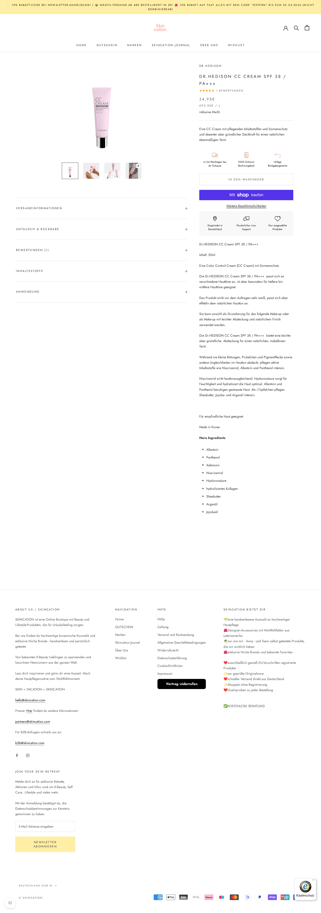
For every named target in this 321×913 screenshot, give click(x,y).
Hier (29, 710)
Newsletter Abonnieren (45, 844)
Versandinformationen (39, 208)
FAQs (161, 619)
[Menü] (313, 881)
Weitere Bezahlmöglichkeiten (246, 205)
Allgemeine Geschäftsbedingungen (181, 642)
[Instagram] (27, 755)
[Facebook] (17, 755)
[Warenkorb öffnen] (307, 27)
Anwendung (28, 292)
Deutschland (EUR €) (36, 885)
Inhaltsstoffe (29, 271)
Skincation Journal (171, 45)
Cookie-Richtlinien (170, 665)
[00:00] (102, 111)
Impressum (164, 673)
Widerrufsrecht (167, 650)
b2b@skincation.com (29, 743)
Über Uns (209, 45)
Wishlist (236, 45)
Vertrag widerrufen (182, 683)
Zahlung (162, 627)
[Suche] (296, 27)
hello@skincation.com (30, 700)
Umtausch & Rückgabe (37, 229)
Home (81, 45)
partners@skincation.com (32, 721)
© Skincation (31, 898)
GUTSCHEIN (107, 45)
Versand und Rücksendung (175, 634)
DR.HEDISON (210, 66)
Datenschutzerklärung (172, 658)
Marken (134, 45)
